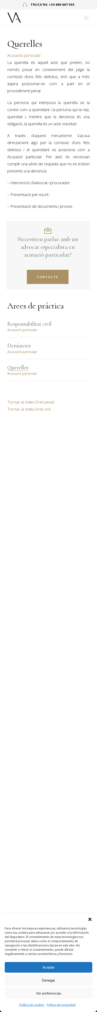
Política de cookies (31, 1005)
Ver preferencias (48, 993)
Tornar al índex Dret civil (29, 409)
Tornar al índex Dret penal (30, 402)
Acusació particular (24, 55)
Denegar (48, 980)
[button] (90, 919)
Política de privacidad (61, 1005)
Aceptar (49, 967)
